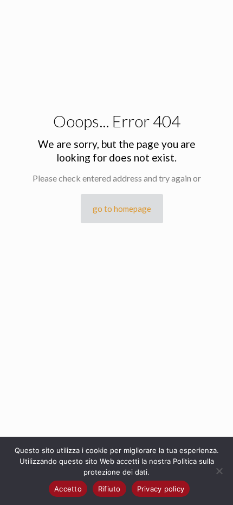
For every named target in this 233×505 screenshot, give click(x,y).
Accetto (68, 488)
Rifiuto (109, 488)
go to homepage (122, 208)
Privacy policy (161, 488)
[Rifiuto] (219, 470)
